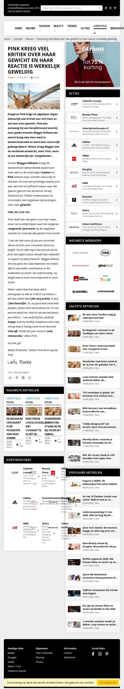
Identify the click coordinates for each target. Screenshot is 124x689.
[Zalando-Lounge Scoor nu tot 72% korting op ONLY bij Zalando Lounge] (14, 477)
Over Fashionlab (44, 652)
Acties (85, 28)
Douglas (12, 657)
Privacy (39, 661)
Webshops (117, 28)
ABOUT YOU (14, 666)
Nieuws (30, 28)
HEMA (11, 661)
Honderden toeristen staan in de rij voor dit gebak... (53, 426)
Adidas (11, 652)
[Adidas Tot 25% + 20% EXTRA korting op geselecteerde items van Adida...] (14, 505)
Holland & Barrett (17, 670)
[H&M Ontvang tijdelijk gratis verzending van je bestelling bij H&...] (14, 532)
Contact (68, 652)
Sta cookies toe (107, 682)
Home (18, 28)
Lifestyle (100, 26)
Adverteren (69, 657)
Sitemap (40, 657)
